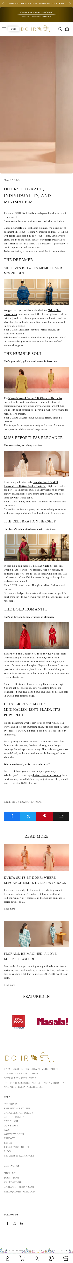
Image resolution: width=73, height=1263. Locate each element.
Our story (11, 1125)
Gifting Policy (14, 1117)
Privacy (9, 1138)
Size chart (11, 1121)
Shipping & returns (17, 1108)
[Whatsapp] (51, 1258)
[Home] (7, 1258)
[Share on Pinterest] (45, 816)
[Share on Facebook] (12, 816)
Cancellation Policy (18, 1113)
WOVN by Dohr (14, 1134)
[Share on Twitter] (28, 816)
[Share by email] (61, 816)
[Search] (36, 1258)
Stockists (11, 1104)
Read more (9, 908)
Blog (7, 1151)
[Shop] (22, 1258)
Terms (8, 1142)
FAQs (7, 1130)
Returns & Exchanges (19, 1155)
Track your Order (17, 1147)
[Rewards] (65, 1258)
